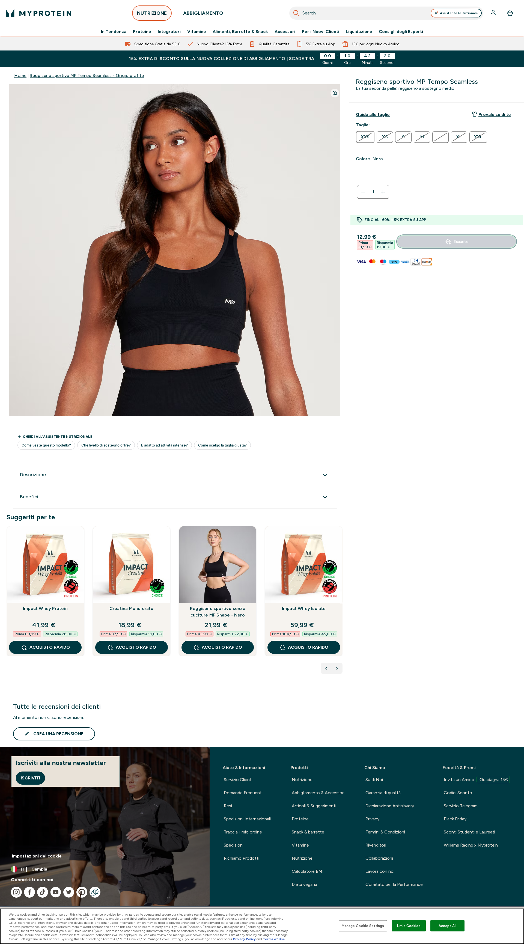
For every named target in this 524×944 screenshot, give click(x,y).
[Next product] (337, 668)
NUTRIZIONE (152, 13)
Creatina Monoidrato (131, 608)
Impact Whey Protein (45, 608)
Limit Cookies (409, 926)
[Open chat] (95, 892)
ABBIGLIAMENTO (203, 13)
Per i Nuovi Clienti (320, 31)
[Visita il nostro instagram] (16, 892)
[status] (373, 192)
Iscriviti (30, 778)
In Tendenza (113, 31)
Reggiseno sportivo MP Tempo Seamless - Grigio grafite (87, 75)
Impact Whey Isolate (304, 608)
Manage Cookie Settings (363, 926)
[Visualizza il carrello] (510, 13)
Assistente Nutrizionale (459, 13)
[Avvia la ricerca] (296, 13)
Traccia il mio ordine (243, 832)
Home (20, 75)
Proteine (142, 31)
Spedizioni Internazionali (247, 819)
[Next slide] (341, 603)
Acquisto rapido (49, 647)
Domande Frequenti (243, 792)
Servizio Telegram (461, 805)
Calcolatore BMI (308, 871)
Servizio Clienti (238, 779)
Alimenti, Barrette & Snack (240, 31)
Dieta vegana (304, 884)
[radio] (365, 137)
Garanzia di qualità (383, 792)
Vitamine (196, 31)
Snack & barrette (308, 832)
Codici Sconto (458, 792)
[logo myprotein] (38, 13)
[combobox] (386, 13)
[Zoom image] (335, 93)
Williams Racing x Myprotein (471, 845)
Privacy (372, 819)
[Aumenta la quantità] (383, 192)
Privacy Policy (244, 939)
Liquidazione (359, 31)
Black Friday (455, 819)
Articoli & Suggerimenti (314, 805)
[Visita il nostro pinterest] (81, 892)
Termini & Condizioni (385, 832)
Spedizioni (233, 845)
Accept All (447, 926)
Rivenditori (375, 845)
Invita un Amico (476, 779)
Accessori (285, 31)
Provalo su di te (494, 114)
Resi (228, 805)
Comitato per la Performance (394, 884)
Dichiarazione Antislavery (389, 805)
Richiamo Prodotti (241, 858)
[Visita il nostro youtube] (55, 892)
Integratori (169, 31)
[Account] (494, 13)
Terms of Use (274, 939)
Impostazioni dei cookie (37, 856)
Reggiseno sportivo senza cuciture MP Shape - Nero (217, 611)
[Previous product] (326, 668)
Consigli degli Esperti (401, 31)
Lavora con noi (379, 871)
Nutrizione (302, 779)
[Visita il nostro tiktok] (42, 892)
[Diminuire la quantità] (363, 192)
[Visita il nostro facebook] (29, 892)
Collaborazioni (379, 858)
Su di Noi (374, 779)
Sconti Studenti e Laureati (469, 832)
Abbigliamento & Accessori (318, 792)
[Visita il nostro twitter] (68, 892)
